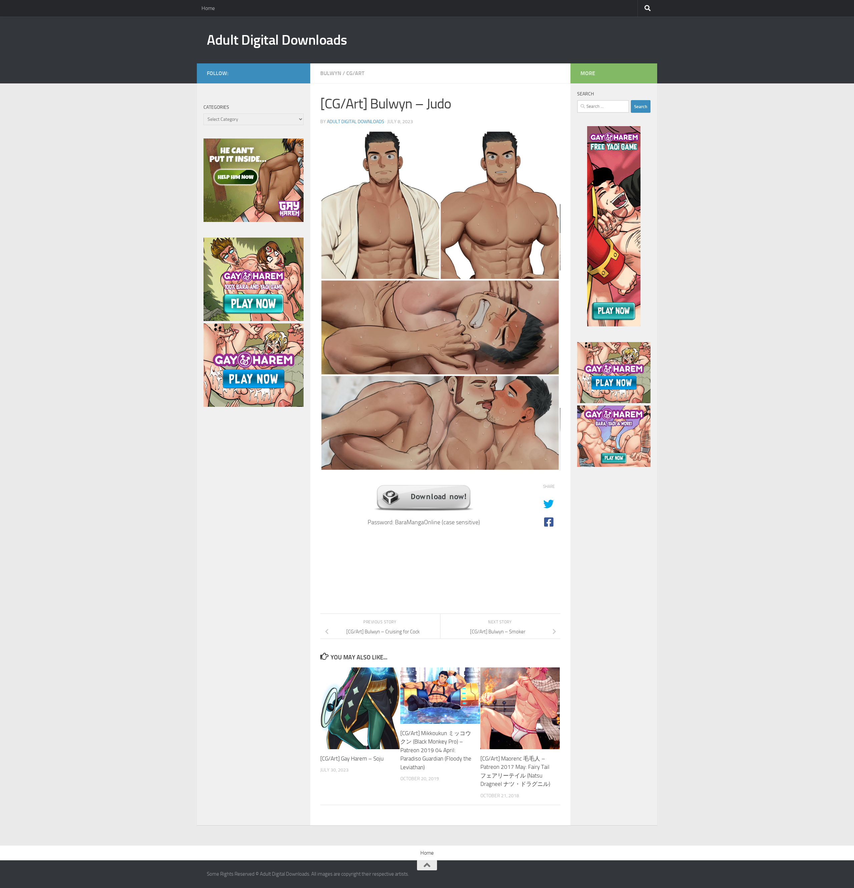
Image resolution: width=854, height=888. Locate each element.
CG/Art (355, 73)
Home (208, 8)
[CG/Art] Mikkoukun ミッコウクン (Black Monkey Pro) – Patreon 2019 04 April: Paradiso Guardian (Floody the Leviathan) (435, 750)
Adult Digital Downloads (277, 40)
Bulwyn (330, 73)
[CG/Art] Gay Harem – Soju (352, 758)
